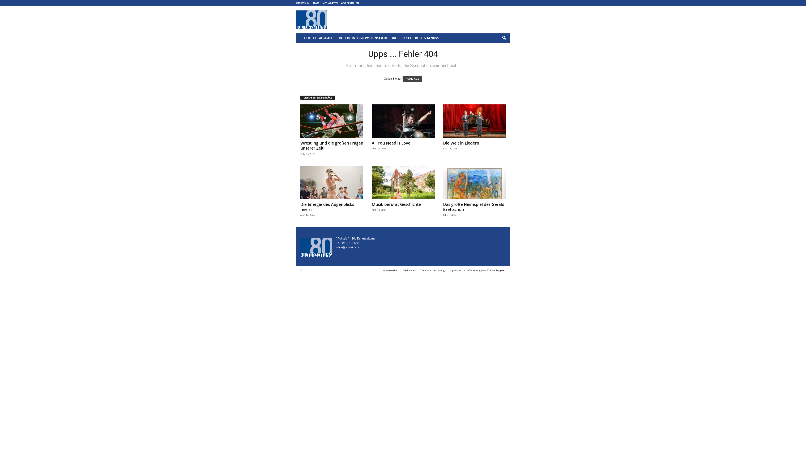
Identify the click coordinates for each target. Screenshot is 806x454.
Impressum (302, 3)
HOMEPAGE (412, 79)
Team (316, 3)
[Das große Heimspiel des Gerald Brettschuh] (474, 182)
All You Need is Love (391, 143)
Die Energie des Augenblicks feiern (327, 207)
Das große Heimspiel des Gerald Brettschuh (473, 207)
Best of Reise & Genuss (420, 38)
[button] (504, 38)
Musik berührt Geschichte (396, 204)
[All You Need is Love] (403, 121)
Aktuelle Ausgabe (318, 38)
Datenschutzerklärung (433, 270)
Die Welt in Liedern (461, 143)
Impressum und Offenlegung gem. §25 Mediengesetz (477, 270)
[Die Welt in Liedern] (474, 121)
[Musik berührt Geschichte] (403, 182)
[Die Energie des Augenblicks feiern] (331, 182)
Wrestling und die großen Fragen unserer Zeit (331, 145)
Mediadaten (330, 3)
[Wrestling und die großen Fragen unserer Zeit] (331, 121)
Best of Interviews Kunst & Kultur (367, 38)
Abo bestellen (350, 3)
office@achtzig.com (348, 247)
